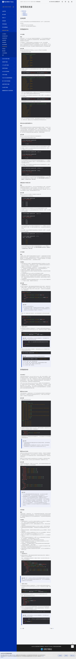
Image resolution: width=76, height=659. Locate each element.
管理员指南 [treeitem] (4, 24)
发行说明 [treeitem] (4, 14)
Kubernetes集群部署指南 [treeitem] (7, 77)
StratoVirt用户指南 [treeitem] (5, 58)
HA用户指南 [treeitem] (4, 74)
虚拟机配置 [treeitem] (4, 40)
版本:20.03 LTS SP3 (27, 1)
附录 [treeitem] (3, 55)
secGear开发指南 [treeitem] (5, 71)
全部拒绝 (66, 655)
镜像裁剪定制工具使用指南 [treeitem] (7, 90)
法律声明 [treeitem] (4, 11)
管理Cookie (72, 655)
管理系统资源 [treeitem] (4, 46)
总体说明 (24, 12)
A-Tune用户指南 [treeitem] (5, 65)
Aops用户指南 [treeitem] (5, 87)
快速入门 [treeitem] (4, 17)
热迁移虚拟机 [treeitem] (4, 44)
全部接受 (60, 655)
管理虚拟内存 (25, 15)
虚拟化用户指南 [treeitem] (5, 30)
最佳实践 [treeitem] (3, 50)
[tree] (8, 332)
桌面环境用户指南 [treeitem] (5, 84)
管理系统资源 (23, 11)
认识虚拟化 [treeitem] (4, 33)
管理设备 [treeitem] (3, 48)
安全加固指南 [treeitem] (5, 27)
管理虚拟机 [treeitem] (4, 42)
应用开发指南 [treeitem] (5, 68)
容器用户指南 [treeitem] (5, 61)
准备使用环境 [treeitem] (4, 38)
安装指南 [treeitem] (4, 20)
